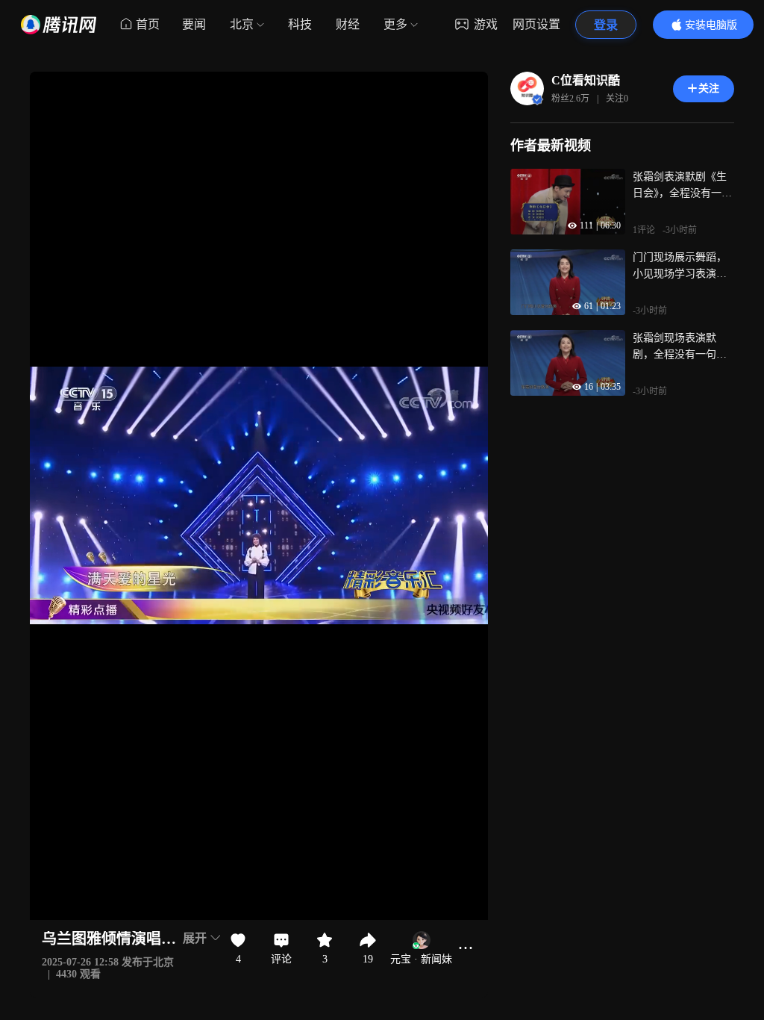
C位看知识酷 (585, 80)
